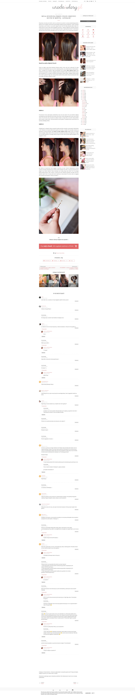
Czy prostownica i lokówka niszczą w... (63, 285)
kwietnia (84, 112)
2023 (83, 90)
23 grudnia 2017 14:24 (44, 419)
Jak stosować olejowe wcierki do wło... (43, 285)
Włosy (49, 1)
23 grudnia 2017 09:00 (44, 357)
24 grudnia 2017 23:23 (44, 446)
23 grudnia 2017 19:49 (46, 332)
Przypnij (63, 260)
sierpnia (83, 106)
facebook (82, 34)
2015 (83, 119)
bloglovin (93, 34)
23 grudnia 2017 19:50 (46, 348)
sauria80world (44, 381)
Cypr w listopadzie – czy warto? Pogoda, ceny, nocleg (90, 74)
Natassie (43, 475)
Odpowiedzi (44, 329)
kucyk (60, 253)
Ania (42, 296)
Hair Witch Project (45, 504)
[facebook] (85, 1)
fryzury (57, 253)
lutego (83, 115)
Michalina (43, 306)
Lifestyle (68, 1)
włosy (59, 20)
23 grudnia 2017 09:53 (44, 366)
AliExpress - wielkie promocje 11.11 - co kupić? (90, 80)
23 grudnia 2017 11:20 (44, 382)
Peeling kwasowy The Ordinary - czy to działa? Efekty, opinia (90, 48)
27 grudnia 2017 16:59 (46, 465)
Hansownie (43, 493)
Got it (93, 693)
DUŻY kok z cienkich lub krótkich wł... (74, 285)
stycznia (83, 117)
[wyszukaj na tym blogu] (95, 1)
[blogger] (87, 1)
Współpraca (75, 1)
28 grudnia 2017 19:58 (46, 595)
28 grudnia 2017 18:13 (44, 641)
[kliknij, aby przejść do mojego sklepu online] (59, 248)
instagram (88, 31)
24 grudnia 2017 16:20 (44, 437)
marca (83, 114)
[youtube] (91, 1)
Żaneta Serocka (44, 390)
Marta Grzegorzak (47, 331)
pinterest (88, 37)
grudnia (83, 100)
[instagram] (84, 1)
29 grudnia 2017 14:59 (46, 629)
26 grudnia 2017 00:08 (44, 515)
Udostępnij (47, 260)
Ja (41, 445)
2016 (83, 118)
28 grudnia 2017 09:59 (44, 612)
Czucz (42, 400)
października (84, 103)
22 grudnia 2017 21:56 (44, 307)
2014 (83, 121)
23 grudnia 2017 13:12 (44, 391)
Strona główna (43, 1)
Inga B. (42, 323)
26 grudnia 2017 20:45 (46, 460)
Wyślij (72, 260)
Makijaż (55, 1)
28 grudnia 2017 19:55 (46, 648)
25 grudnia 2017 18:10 (44, 505)
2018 (83, 97)
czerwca (83, 109)
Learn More (88, 693)
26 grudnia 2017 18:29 (44, 562)
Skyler (42, 543)
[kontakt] (92, 1)
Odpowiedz (76, 310)
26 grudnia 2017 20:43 (46, 553)
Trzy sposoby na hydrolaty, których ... (53, 285)
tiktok (83, 31)
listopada (84, 102)
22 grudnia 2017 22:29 (44, 325)
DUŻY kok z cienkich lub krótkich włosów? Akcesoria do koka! (90, 67)
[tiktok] (89, 1)
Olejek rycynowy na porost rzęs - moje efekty (90, 135)
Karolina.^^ (44, 514)
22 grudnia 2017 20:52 (44, 298)
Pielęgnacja (61, 1)
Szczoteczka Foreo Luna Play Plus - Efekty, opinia (90, 154)
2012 (83, 124)
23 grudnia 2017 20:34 (46, 409)
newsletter (88, 34)
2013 (83, 122)
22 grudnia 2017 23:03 (44, 341)
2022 (83, 91)
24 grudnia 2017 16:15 (44, 428)
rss (93, 37)
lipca (83, 108)
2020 (83, 94)
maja (83, 111)
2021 (83, 93)
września (84, 105)
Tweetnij (55, 260)
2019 (83, 96)
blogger (83, 37)
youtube (93, 31)
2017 (83, 99)
